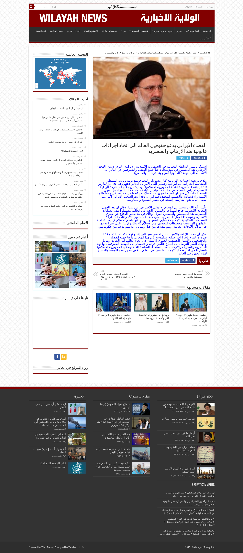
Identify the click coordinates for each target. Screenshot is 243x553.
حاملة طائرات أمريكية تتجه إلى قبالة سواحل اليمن (113, 450)
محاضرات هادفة (109, 31)
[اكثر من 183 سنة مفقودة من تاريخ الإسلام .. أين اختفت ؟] (206, 409)
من (124, 31)
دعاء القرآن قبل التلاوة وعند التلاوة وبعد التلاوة (179, 449)
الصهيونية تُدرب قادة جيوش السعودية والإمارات (189, 274)
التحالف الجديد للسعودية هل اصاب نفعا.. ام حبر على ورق (50, 436)
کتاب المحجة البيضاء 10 (52, 463)
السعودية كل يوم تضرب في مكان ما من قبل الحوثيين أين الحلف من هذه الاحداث (50, 422)
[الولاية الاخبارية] (170, 17)
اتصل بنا (199, 7)
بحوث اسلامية (56, 31)
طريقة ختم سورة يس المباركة (178, 418)
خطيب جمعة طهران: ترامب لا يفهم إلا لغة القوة (114, 316)
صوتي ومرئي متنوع (163, 31)
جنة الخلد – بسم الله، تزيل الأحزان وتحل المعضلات (115, 436)
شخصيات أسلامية (140, 31)
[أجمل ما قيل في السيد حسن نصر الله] (206, 437)
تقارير (179, 31)
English (188, 7)
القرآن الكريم (73, 31)
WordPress (47, 547)
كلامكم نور (205, 38)
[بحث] (31, 6)
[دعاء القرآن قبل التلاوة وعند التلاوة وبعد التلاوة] (206, 455)
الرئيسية (207, 31)
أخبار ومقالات (192, 31)
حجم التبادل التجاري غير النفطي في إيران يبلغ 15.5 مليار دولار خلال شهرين (112, 422)
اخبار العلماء (191, 52)
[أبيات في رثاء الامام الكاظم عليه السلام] (206, 473)
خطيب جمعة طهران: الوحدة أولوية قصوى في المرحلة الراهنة (191, 318)
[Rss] (55, 7)
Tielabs (72, 547)
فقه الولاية (41, 31)
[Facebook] (52, 7)
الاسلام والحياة (91, 31)
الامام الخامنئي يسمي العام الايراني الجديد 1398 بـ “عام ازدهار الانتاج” (118, 275)
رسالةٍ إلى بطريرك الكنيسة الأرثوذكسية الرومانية (154, 316)
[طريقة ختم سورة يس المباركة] (206, 423)
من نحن (209, 7)
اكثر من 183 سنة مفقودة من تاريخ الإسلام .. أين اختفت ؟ (179, 406)
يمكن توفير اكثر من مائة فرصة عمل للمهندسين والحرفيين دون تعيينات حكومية (113, 466)
